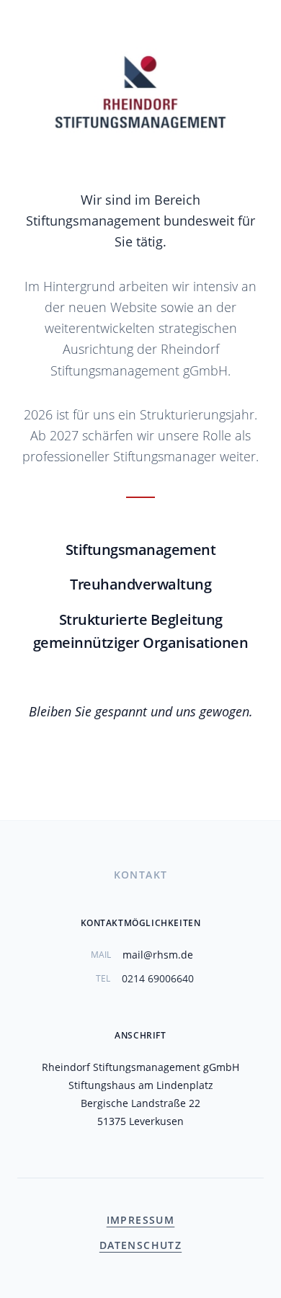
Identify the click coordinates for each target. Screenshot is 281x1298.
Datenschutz (140, 1245)
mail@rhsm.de (157, 954)
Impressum (141, 1220)
